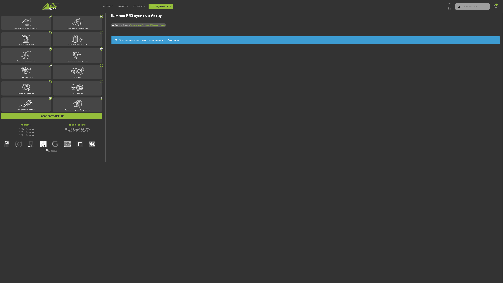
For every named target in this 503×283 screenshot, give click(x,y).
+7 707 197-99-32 (26, 135)
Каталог (126, 25)
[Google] (58, 144)
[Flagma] (82, 144)
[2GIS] (70, 144)
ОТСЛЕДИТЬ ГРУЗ (161, 6)
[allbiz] (45, 144)
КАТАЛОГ (108, 6)
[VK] (94, 144)
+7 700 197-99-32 (26, 129)
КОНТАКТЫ (139, 6)
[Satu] (33, 144)
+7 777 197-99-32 (26, 132)
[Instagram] (21, 144)
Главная (118, 25)
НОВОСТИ (123, 6)
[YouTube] (9, 144)
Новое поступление (52, 116)
